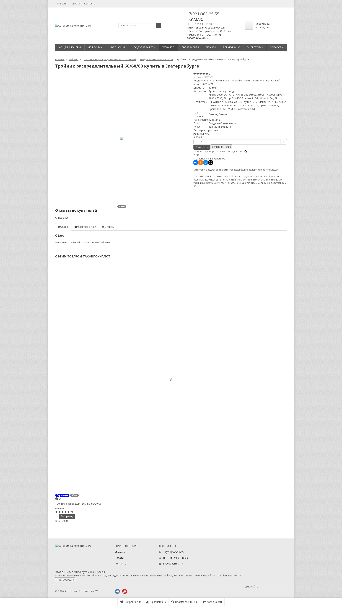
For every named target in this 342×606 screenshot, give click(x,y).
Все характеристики (205, 130)
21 (71, 512)
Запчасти (276, 47)
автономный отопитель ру (230, 179)
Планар (211, 47)
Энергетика (255, 47)
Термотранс (231, 47)
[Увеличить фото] (56, 498)
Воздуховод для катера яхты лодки (258, 169)
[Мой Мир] (205, 162)
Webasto (168, 47)
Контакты (89, 3)
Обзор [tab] (64, 226)
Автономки (118, 47)
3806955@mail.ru (173, 563)
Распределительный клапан (263, 176)
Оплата (75, 3)
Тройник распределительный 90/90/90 (78, 503)
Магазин (62, 3)
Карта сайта (250, 586)
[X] (210, 162)
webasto (204, 176)
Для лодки (95, 47)
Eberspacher (190, 47)
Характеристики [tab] (86, 226)
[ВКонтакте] (195, 162)
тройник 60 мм (274, 179)
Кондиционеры (70, 47)
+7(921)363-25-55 (203, 13)
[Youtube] (125, 591)
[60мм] (121, 138)
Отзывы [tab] (109, 226)
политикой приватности (226, 575)
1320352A (210, 179)
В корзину (202, 147)
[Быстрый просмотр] (60, 498)
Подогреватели (144, 47)
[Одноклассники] (200, 162)
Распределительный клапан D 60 (228, 176)
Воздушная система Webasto (222, 169)
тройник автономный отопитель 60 (240, 182)
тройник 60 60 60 (256, 179)
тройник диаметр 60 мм (206, 182)
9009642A (198, 179)
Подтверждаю (65, 579)
